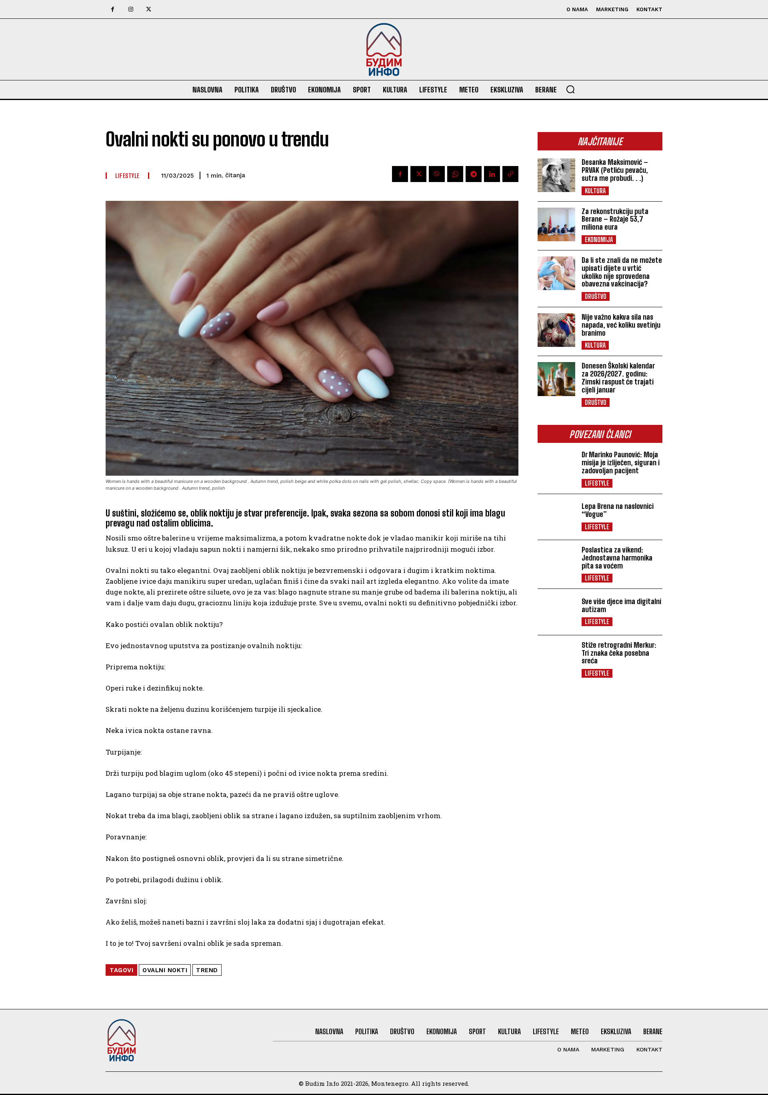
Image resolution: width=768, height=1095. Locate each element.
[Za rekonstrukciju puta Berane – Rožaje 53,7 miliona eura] (556, 224)
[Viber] (437, 174)
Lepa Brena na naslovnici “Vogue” (618, 510)
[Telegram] (474, 174)
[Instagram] (131, 9)
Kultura (595, 190)
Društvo (595, 296)
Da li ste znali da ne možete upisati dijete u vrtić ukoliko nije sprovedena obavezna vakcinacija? (622, 272)
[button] (570, 89)
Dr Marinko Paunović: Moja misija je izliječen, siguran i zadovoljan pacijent (621, 462)
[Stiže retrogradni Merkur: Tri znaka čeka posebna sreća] (556, 658)
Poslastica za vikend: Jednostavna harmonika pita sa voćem (617, 557)
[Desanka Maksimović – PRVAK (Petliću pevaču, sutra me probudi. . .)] (556, 175)
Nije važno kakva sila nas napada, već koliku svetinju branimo (621, 324)
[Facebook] (113, 9)
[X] (149, 9)
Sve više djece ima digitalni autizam (621, 605)
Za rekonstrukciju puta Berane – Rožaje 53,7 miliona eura (615, 219)
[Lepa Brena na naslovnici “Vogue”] (556, 517)
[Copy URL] (510, 174)
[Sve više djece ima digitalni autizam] (556, 612)
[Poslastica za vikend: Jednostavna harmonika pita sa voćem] (556, 563)
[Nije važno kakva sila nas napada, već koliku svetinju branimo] (556, 330)
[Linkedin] (492, 174)
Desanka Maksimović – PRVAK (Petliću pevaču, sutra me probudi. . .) (615, 170)
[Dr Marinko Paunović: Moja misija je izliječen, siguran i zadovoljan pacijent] (556, 467)
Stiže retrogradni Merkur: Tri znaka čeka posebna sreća (619, 653)
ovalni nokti (164, 970)
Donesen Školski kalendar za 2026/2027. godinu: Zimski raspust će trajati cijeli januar (618, 377)
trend (207, 970)
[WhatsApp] (455, 174)
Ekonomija (599, 239)
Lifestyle (597, 483)
